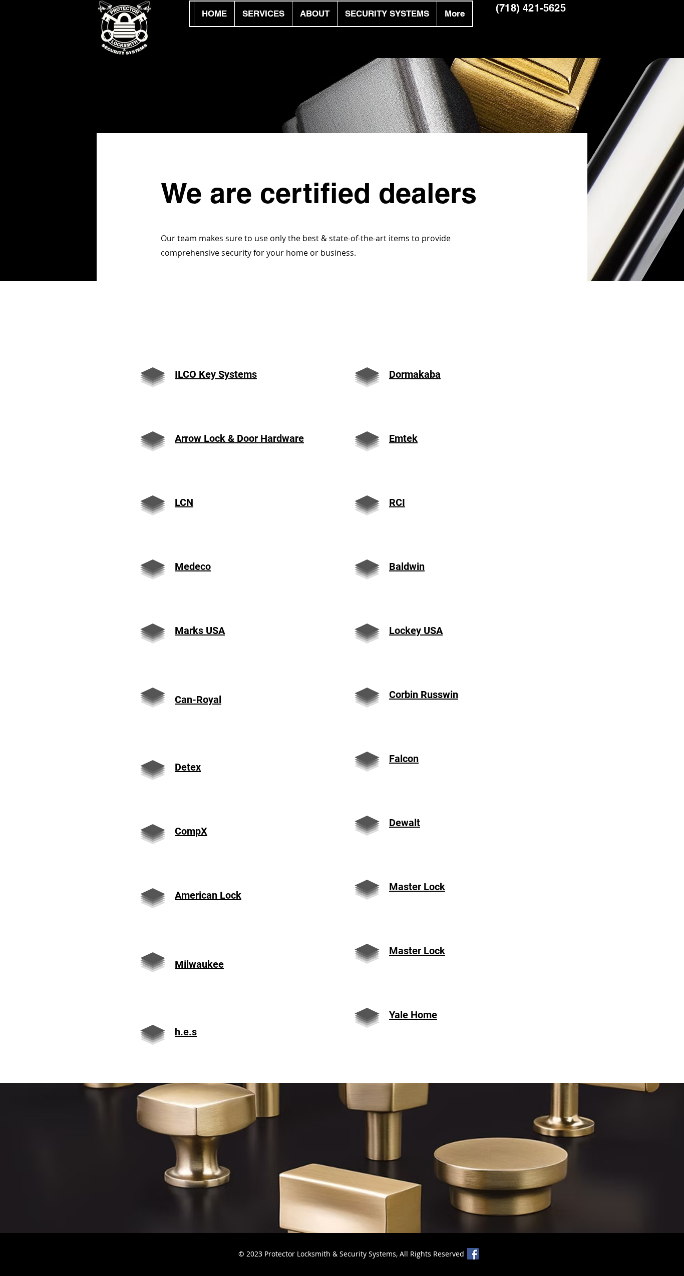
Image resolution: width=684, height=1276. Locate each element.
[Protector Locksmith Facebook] (473, 1253)
